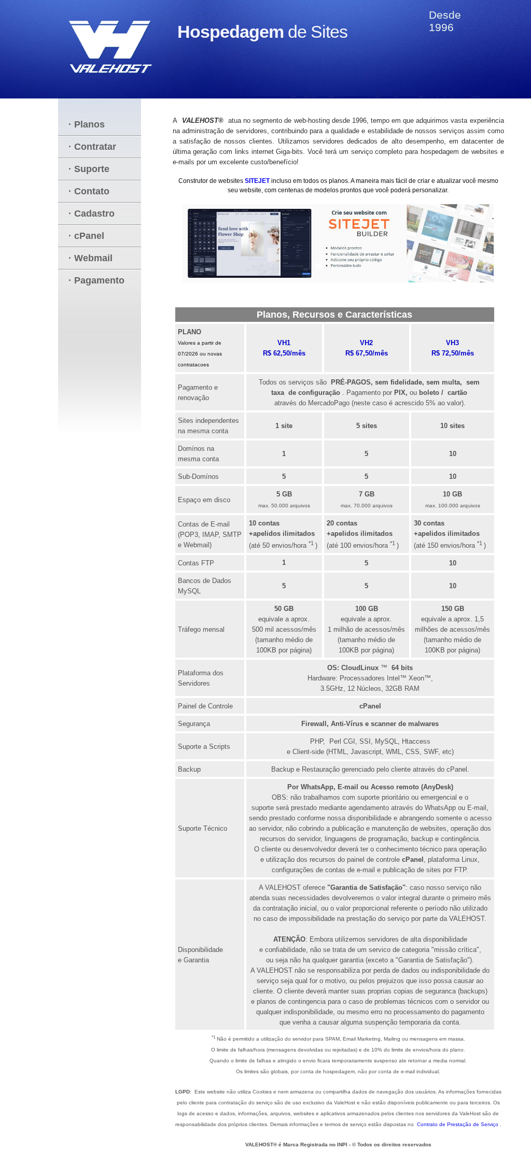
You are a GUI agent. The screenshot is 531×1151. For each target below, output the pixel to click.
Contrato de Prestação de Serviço (458, 1124)
